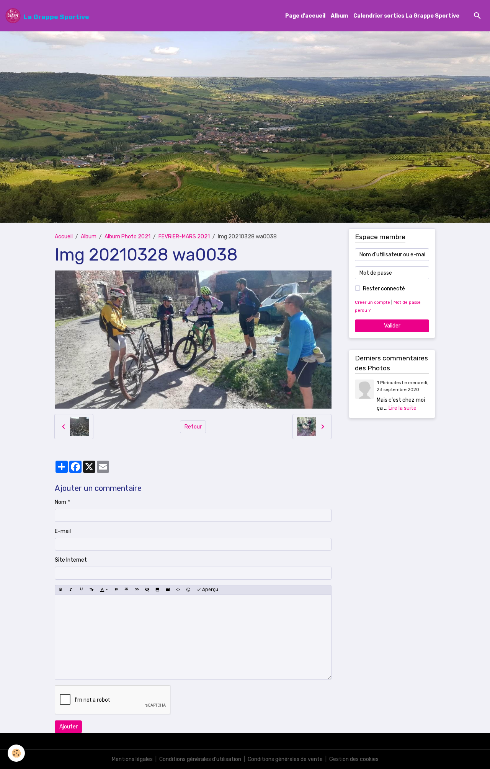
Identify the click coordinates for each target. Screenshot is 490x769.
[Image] (157, 590)
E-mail (63, 531)
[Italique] (70, 590)
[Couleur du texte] (104, 590)
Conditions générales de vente (285, 759)
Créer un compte (372, 302)
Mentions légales (132, 759)
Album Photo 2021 (127, 236)
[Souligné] (81, 590)
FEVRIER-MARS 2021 (184, 236)
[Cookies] (16, 753)
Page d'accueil (305, 16)
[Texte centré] (126, 590)
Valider (392, 326)
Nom (60, 502)
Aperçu (209, 589)
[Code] (178, 590)
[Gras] (60, 590)
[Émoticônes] (188, 590)
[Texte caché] (147, 590)
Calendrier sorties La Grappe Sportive (406, 16)
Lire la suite (402, 408)
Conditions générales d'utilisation (200, 759)
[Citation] (116, 590)
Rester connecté (384, 288)
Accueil (64, 236)
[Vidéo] (167, 590)
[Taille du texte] (91, 590)
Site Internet (71, 560)
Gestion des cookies (354, 759)
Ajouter (68, 726)
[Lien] (136, 590)
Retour (193, 427)
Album (339, 16)
